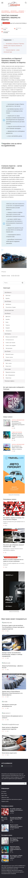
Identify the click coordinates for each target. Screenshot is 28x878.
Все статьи (3, 793)
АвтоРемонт (8, 313)
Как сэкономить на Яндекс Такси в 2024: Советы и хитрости (17, 447)
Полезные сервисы (9, 381)
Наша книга (8, 366)
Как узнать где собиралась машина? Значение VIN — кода (16, 819)
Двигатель (8, 316)
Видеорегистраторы (10, 372)
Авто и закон (9, 363)
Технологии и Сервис (11, 307)
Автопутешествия (9, 310)
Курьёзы (8, 298)
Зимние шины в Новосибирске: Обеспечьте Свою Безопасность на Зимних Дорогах (12, 693)
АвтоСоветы (8, 333)
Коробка (8, 319)
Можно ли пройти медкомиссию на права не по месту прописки (16, 826)
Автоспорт (8, 295)
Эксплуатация (9, 348)
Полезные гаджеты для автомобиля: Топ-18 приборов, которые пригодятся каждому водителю (13, 627)
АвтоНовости (8, 292)
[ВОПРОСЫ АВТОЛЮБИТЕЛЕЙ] (14, 535)
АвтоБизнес (8, 304)
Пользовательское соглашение (8, 873)
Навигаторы (8, 377)
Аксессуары (8, 369)
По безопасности (10, 339)
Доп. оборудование (10, 375)
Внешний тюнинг (10, 354)
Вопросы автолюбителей (11, 336)
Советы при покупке (10, 342)
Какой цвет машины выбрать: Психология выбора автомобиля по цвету (18, 436)
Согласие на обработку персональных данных (12, 872)
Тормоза (8, 325)
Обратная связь (5, 797)
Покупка (4, 271)
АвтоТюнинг (8, 351)
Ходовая (8, 327)
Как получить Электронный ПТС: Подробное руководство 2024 (18, 424)
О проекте (3, 791)
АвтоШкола (7, 360)
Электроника (9, 330)
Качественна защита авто (9, 753)
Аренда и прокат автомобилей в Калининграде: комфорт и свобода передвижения (12, 654)
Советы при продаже (11, 345)
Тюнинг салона (9, 357)
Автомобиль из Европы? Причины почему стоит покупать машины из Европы (14, 45)
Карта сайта (4, 795)
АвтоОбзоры (8, 301)
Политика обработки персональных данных (11, 799)
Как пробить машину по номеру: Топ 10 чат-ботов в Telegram (16, 810)
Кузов (7, 322)
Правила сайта (4, 801)
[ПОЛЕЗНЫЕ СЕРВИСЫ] (14, 508)
